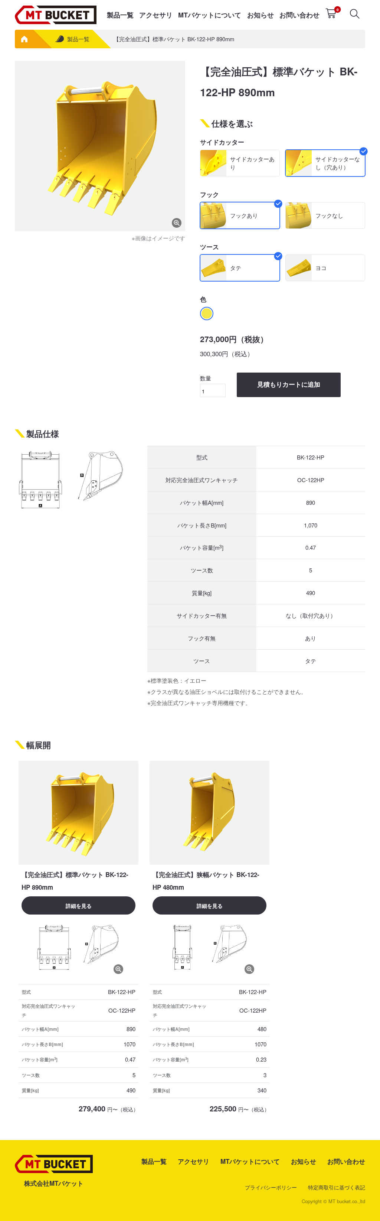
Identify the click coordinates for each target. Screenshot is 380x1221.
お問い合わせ (299, 15)
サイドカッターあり (252, 163)
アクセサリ (156, 15)
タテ (235, 268)
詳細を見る (79, 905)
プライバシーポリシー (271, 1187)
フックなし (329, 215)
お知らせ (260, 15)
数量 (205, 378)
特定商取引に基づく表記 (336, 1187)
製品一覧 (120, 15)
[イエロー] (206, 313)
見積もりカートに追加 (288, 384)
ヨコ (321, 268)
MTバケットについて (209, 15)
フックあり (244, 215)
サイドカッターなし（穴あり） (337, 163)
